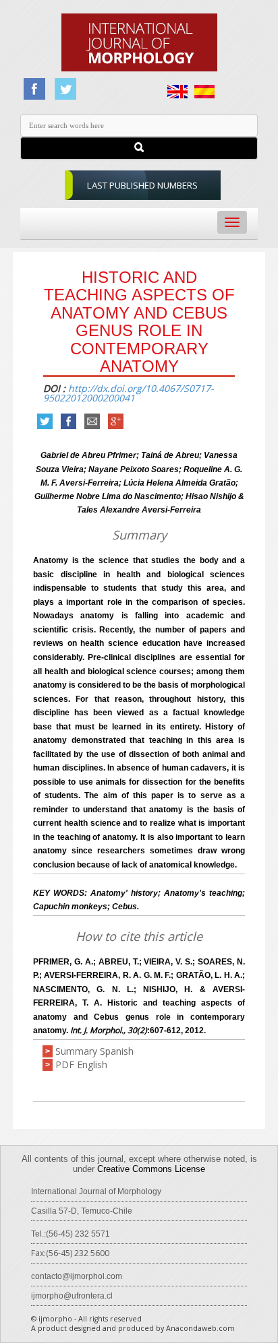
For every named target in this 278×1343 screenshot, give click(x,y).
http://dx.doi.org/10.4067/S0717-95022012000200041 (128, 393)
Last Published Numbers (142, 185)
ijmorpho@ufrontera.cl (72, 1296)
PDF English (81, 1064)
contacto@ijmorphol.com (76, 1276)
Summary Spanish (94, 1051)
